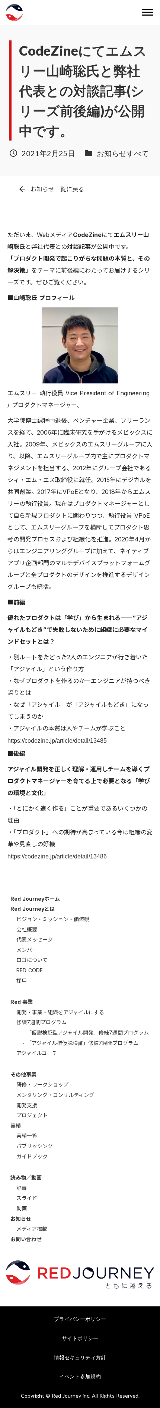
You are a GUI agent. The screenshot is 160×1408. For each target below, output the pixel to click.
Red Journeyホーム (35, 899)
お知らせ (20, 1219)
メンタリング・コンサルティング (55, 1095)
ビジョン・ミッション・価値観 (52, 919)
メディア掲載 (31, 1229)
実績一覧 (26, 1135)
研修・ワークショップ (42, 1084)
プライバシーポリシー (80, 1319)
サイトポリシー (80, 1338)
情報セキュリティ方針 (80, 1357)
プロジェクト (32, 1115)
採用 (21, 980)
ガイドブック (32, 1156)
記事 (21, 1188)
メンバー (26, 950)
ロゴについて (32, 960)
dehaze (147, 12)
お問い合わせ (26, 1239)
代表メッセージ (34, 939)
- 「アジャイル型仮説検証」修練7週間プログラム (80, 1043)
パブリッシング (34, 1146)
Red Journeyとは (32, 909)
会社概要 (26, 929)
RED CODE (29, 970)
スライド (26, 1198)
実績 (15, 1125)
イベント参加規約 (80, 1376)
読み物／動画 (26, 1177)
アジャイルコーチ (36, 1053)
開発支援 (26, 1105)
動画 (21, 1208)
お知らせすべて (123, 153)
